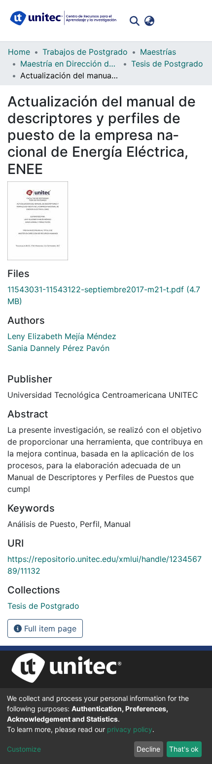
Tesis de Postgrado (167, 64)
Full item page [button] (49, 628)
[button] (149, 21)
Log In (171, 21)
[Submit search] (134, 21)
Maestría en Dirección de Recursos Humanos (69, 64)
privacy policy (129, 729)
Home (19, 52)
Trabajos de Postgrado (85, 52)
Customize (24, 749)
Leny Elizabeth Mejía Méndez (61, 336)
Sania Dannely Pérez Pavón (58, 348)
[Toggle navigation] (197, 20)
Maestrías (158, 52)
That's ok (184, 749)
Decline (148, 749)
